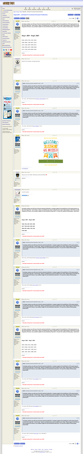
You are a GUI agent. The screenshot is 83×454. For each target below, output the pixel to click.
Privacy (36, 449)
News (4, 18)
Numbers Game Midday (40, 98)
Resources (48, 9)
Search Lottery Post (6, 22)
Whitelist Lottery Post (7, 41)
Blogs (4, 34)
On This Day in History (7, 33)
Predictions (34, 9)
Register (78, 9)
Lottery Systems (5, 24)
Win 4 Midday (36, 126)
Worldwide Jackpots (6, 29)
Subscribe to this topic (19, 445)
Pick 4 (21, 11)
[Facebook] (4, 50)
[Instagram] (8, 50)
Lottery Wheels (5, 27)
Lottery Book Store (6, 45)
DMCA (40, 449)
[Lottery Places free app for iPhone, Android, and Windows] (7, 118)
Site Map (50, 449)
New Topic (17, 18)
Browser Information (6, 124)
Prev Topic (71, 14)
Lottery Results (5, 11)
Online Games (5, 36)
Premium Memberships (7, 10)
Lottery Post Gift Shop (7, 47)
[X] (6, 50)
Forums (25, 9)
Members (39, 9)
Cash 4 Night (35, 285)
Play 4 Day (36, 433)
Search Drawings (6, 20)
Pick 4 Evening (36, 317)
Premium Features (6, 38)
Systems (43, 9)
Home (4, 8)
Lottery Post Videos (6, 17)
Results (29, 9)
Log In (75, 9)
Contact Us (5, 40)
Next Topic (77, 14)
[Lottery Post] (8, 3)
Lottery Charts (5, 26)
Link (28, 18)
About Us (32, 449)
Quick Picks (5, 31)
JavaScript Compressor (7, 120)
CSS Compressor (5, 122)
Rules (4, 43)
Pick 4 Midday (35, 378)
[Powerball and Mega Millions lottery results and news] (7, 57)
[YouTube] (11, 50)
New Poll (23, 18)
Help (42, 449)
